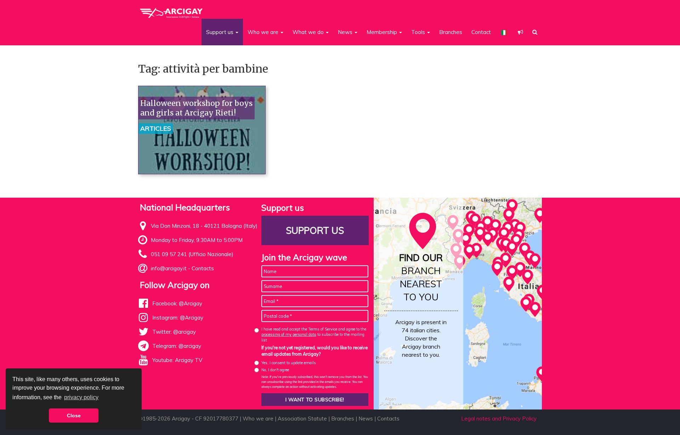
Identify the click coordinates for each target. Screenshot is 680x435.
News (365, 418)
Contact (481, 32)
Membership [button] (382, 32)
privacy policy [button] (81, 397)
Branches (450, 32)
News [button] (346, 32)
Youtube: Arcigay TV (177, 360)
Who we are (258, 418)
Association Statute (302, 418)
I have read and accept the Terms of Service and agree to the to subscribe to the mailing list (313, 335)
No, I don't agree (275, 369)
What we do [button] (309, 32)
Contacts (203, 268)
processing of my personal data (288, 334)
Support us (315, 230)
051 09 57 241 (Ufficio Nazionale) (192, 254)
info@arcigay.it (169, 268)
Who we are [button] (264, 32)
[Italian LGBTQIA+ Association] (171, 10)
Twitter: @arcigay (174, 331)
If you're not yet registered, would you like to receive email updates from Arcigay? (314, 351)
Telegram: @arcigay (176, 346)
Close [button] (74, 415)
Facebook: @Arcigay (177, 303)
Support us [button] (220, 32)
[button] (520, 32)
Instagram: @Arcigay (177, 317)
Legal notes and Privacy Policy (499, 418)
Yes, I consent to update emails (288, 362)
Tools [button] (418, 32)
